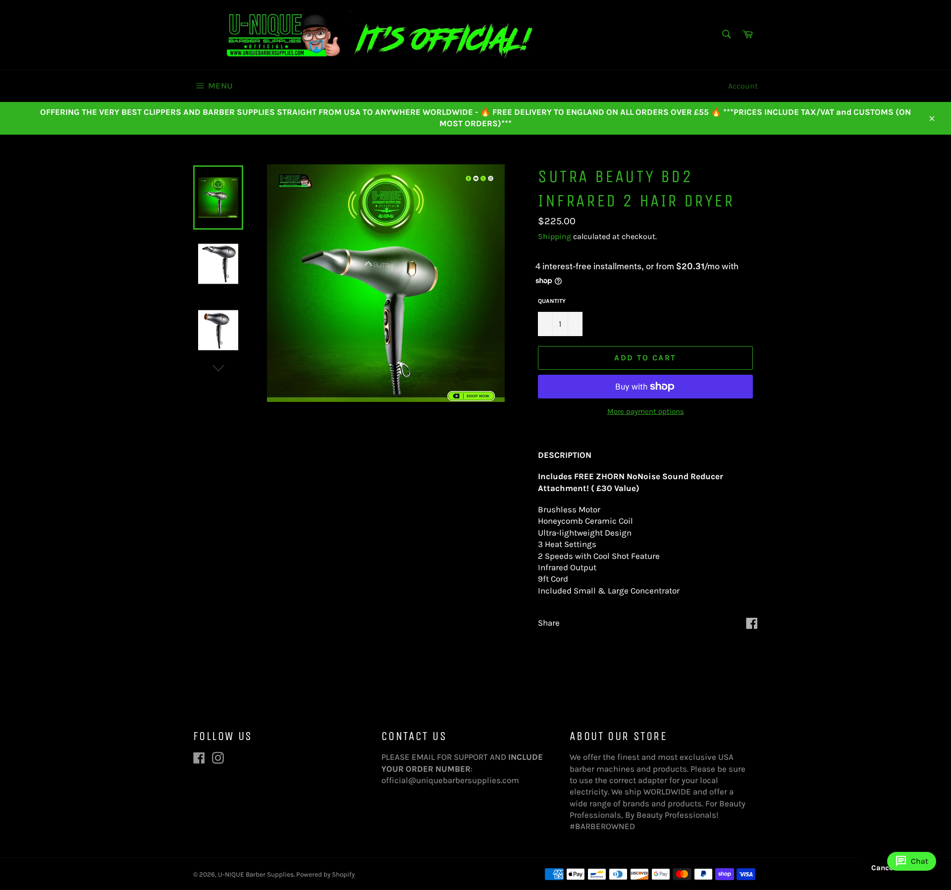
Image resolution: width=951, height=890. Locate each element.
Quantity (552, 300)
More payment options (645, 411)
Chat (911, 861)
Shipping (554, 236)
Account (743, 86)
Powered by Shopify (325, 874)
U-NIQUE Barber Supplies (256, 874)
